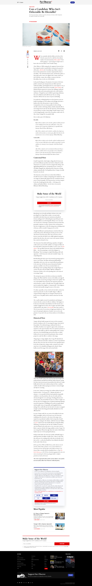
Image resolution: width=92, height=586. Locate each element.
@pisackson (27, 55)
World (18, 568)
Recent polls (50, 307)
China (32, 568)
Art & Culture (19, 561)
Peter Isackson (33, 21)
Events (45, 557)
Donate (70, 575)
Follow (28, 54)
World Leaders (19, 566)
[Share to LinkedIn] (28, 63)
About (45, 563)
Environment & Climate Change (21, 564)
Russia (45, 556)
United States (33, 564)
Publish (45, 564)
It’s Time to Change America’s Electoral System (41, 514)
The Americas (33, 556)
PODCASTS (55, 565)
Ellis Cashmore (37, 528)
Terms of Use (27, 547)
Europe (32, 557)
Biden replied (57, 60)
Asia (32, 563)
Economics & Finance (20, 557)
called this (41, 70)
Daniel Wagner (36, 519)
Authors (45, 561)
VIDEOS (55, 560)
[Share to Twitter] (28, 61)
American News (31, 6)
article (36, 422)
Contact (45, 566)
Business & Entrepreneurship (21, 559)
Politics (18, 556)
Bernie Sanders (58, 87)
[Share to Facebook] (28, 59)
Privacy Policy (66, 546)
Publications (46, 559)
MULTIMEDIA (55, 556)
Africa (32, 561)
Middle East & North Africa (35, 559)
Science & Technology (20, 563)
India (32, 566)
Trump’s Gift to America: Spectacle (43, 524)
